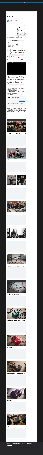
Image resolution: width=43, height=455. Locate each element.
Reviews (11, 20)
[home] (7, 2)
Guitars (13, 2)
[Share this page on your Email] (11, 21)
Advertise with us (16, 449)
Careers (29, 449)
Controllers (16, 2)
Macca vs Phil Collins (20, 11)
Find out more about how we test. (22, 49)
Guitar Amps (28, 2)
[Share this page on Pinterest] (9, 21)
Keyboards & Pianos (23, 2)
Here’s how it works (24, 23)
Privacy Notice (9, 103)
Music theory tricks (27, 11)
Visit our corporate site (29, 443)
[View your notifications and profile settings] (33, 1)
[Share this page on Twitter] (8, 21)
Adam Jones (14, 20)
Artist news (9, 2)
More (31, 2)
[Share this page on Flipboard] (10, 21)
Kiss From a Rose (32, 11)
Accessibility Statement (24, 449)
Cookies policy (8, 449)
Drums (19, 2)
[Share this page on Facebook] (7, 21)
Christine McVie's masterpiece (13, 11)
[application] (16, 68)
